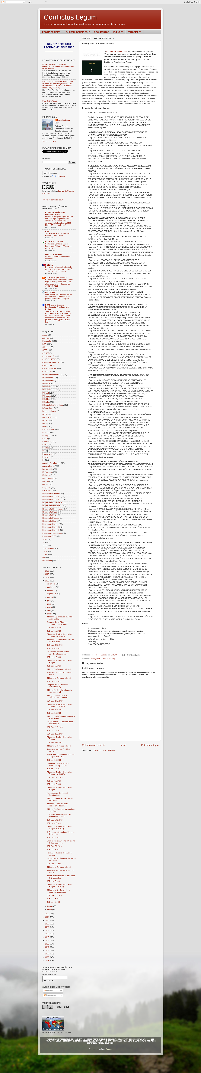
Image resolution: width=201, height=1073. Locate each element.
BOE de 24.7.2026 (49, 101)
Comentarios (51, 995)
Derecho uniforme (49, 411)
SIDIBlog (49, 265)
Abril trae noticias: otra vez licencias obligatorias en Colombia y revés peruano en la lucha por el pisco (58, 297)
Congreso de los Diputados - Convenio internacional (58, 623)
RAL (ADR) (46, 491)
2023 (47, 581)
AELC (44, 335)
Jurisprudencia (48, 466)
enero (49, 910)
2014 (47, 940)
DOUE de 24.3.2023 (54, 701)
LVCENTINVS (50, 292)
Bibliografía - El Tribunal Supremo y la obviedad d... (61, 717)
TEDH (44, 545)
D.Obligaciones (48, 390)
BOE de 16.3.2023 (54, 781)
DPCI (44, 423)
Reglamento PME (49, 515)
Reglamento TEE (49, 536)
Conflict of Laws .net (54, 242)
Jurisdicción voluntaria (51, 463)
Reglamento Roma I (50, 524)
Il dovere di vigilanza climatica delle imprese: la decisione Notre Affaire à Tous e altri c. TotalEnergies (58, 269)
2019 (47, 924)
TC (43, 542)
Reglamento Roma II (50, 527)
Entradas (49, 991)
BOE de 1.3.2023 (53, 902)
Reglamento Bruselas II (51, 500)
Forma (44, 445)
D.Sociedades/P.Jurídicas (52, 405)
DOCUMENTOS (101, 32)
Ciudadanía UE (48, 356)
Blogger (109, 1049)
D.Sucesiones (47, 408)
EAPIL (48, 231)
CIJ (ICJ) (45, 353)
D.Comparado (47, 378)
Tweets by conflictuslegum (52, 200)
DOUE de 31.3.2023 (54, 628)
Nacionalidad (47, 478)
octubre (50, 591)
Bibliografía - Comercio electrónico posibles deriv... (60, 641)
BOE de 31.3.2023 (54, 631)
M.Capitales (47, 472)
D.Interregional (48, 387)
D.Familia (104, 659)
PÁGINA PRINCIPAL (52, 32)
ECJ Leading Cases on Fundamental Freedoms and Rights (57, 307)
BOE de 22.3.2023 (54, 731)
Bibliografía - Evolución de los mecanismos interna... (58, 891)
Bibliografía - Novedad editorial (59, 669)
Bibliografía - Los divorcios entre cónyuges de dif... (59, 691)
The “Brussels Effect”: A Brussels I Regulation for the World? (57, 235)
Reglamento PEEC (49, 512)
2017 (47, 931)
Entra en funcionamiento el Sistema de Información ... (61, 842)
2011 (47, 951)
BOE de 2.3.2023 (53, 899)
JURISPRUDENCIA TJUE (78, 32)
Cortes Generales (49, 369)
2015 (47, 937)
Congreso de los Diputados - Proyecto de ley (58, 686)
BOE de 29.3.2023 (54, 657)
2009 (47, 957)
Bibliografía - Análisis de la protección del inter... (57, 805)
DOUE (44, 420)
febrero (50, 906)
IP (43, 460)
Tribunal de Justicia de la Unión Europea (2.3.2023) (59, 886)
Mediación (46, 475)
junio (49, 604)
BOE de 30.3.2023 (54, 648)
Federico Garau (63, 120)
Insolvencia (46, 454)
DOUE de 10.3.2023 (54, 820)
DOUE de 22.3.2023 (54, 727)
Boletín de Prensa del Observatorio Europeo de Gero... (60, 756)
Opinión (45, 484)
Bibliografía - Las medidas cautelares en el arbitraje (57, 697)
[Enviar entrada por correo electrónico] (123, 655)
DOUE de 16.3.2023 (54, 778)
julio (49, 601)
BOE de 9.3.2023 (53, 837)
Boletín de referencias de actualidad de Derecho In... (61, 877)
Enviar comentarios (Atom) (104, 750)
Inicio (123, 745)
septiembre (52, 594)
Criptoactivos (47, 372)
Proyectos (46, 488)
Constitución (47, 365)
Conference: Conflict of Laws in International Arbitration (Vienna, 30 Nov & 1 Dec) (58, 246)
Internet (45, 457)
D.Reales (46, 402)
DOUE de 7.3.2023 (54, 846)
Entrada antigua (150, 745)
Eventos (45, 433)
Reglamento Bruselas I (51, 497)
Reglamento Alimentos (51, 494)
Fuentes (45, 448)
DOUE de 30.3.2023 (54, 645)
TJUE (44, 555)
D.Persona (46, 396)
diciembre (51, 584)
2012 (47, 947)
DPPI (44, 426)
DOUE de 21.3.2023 (54, 734)
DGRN (44, 414)
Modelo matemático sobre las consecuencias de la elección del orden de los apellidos (58, 66)
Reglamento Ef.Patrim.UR (52, 503)
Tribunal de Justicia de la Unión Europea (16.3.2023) (59, 773)
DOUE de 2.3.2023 (54, 895)
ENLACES (118, 32)
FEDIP (45, 439)
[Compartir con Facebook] (136, 655)
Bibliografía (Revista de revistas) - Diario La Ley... (60, 618)
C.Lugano (46, 347)
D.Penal (45, 393)
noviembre (51, 587)
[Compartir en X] (133, 655)
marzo (50, 614)
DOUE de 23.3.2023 (54, 710)
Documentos (47, 417)
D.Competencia (48, 381)
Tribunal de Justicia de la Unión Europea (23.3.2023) (59, 705)
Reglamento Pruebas (50, 518)
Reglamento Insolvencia (51, 506)
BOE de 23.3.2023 (54, 713)
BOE (44, 344)
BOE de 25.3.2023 (54, 681)
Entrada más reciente (93, 745)
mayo (49, 607)
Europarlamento (48, 429)
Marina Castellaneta (53, 255)
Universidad (47, 561)
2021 (47, 917)
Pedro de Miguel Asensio (56, 278)
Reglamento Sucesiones (52, 533)
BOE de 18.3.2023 (54, 760)
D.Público (46, 399)
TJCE (44, 552)
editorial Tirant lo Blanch (116, 51)
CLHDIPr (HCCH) (49, 359)
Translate (61, 176)
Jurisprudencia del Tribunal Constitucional (57, 794)
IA (43, 451)
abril (49, 611)
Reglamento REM (49, 521)
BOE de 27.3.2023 (54, 666)
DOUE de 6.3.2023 (54, 864)
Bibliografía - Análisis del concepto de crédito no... (60, 799)
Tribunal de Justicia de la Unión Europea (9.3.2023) (59, 828)
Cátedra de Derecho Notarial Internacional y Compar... (58, 765)
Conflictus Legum (70, 17)
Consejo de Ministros (50, 362)
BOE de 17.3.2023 (54, 769)
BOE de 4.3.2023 (53, 881)
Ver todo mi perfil (49, 141)
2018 (47, 927)
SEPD (44, 539)
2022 (47, 914)
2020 (47, 920)
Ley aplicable (47, 469)
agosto (50, 597)
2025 (47, 574)
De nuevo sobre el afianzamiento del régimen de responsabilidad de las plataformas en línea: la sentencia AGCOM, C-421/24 (59, 283)
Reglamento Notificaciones (53, 509)
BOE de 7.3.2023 (53, 850)
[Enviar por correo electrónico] (128, 655)
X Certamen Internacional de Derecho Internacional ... (58, 653)
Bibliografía (95, 659)
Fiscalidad (46, 442)
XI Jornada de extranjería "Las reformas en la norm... (59, 816)
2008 (47, 961)
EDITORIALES (134, 32)
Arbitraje (45, 338)
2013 (47, 944)
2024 (47, 578)
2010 (47, 954)
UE (43, 558)
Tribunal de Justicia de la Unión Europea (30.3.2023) (59, 635)
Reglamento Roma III (50, 530)
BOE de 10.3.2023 (54, 823)
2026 (47, 571)
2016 (47, 934)
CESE (44, 350)
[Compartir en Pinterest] (138, 655)
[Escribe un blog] (130, 655)
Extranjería (113, 659)
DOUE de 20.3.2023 (54, 743)
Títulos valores (48, 549)
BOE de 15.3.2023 (54, 784)
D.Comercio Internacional (52, 375)
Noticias (45, 481)
